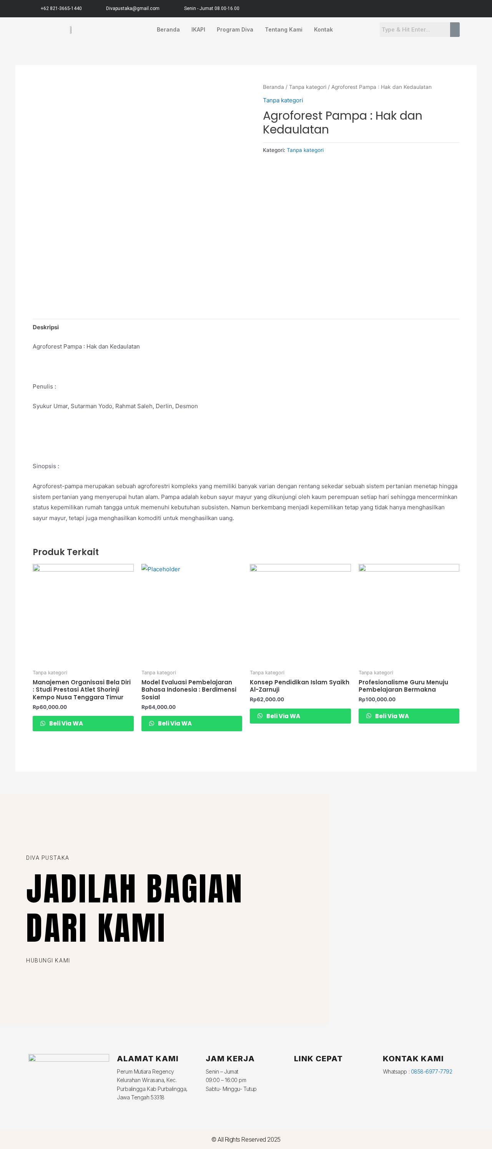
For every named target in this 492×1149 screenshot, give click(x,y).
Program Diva (235, 29)
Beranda (168, 29)
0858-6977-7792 (431, 1071)
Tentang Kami (284, 29)
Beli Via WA (65, 723)
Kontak (323, 29)
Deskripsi (46, 327)
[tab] (46, 327)
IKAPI (198, 29)
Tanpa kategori (307, 87)
